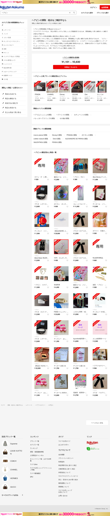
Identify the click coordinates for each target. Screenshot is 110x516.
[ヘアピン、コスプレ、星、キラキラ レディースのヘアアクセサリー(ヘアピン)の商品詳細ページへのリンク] (41, 273)
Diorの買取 (57, 138)
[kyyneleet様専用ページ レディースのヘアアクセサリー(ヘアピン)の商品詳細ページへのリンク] (80, 327)
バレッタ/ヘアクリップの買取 (44, 118)
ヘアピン (56, 174)
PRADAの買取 (72, 135)
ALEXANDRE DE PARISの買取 (76, 138)
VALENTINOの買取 (40, 142)
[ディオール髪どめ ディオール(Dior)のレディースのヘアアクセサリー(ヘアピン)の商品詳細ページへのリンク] (61, 354)
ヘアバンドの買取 (62, 114)
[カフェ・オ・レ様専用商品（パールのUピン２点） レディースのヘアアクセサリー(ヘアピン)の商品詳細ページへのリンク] (41, 166)
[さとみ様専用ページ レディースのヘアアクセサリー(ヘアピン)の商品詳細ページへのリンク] (100, 327)
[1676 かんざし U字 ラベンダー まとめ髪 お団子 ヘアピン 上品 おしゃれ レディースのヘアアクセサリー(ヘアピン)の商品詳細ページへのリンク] (61, 246)
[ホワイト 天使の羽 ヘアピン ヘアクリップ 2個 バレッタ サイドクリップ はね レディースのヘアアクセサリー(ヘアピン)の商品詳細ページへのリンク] (100, 219)
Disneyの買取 (57, 135)
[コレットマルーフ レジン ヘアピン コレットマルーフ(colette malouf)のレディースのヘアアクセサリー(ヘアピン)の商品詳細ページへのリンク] (80, 192)
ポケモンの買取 (87, 135)
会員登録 (104, 7)
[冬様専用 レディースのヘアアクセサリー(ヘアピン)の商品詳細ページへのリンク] (61, 273)
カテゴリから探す (87, 13)
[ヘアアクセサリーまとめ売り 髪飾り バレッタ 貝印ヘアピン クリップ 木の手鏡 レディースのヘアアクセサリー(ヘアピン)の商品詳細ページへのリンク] (100, 354)
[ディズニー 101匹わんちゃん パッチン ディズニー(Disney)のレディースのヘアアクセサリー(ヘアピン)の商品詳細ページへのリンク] (100, 300)
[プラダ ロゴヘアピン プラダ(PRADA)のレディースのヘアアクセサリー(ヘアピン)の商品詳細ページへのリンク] (41, 300)
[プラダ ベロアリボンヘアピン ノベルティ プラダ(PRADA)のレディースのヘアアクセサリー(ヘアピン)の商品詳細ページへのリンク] (80, 219)
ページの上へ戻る (97, 423)
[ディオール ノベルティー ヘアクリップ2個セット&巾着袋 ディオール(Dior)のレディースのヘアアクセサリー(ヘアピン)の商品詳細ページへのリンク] (100, 192)
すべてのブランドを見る (10, 495)
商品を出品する (10, 94)
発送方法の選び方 (11, 103)
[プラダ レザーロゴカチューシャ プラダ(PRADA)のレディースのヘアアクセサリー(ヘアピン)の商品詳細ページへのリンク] (41, 192)
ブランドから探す (103, 13)
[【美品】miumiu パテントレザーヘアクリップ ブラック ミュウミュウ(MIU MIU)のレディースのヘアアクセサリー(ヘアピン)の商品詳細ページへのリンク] (41, 354)
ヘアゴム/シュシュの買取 (43, 114)
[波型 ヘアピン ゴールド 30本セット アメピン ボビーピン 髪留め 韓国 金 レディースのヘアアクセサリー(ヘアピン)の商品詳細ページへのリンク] (100, 273)
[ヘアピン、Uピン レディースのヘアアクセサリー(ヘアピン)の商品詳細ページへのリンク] (80, 166)
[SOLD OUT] (40, 87)
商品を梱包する (10, 98)
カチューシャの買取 (81, 114)
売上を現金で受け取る (13, 112)
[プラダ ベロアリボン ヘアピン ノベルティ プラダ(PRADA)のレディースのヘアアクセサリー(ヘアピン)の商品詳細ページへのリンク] (80, 246)
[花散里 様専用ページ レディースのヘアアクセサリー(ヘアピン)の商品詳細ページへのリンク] (80, 381)
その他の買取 (64, 118)
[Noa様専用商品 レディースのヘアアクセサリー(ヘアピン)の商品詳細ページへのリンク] (100, 246)
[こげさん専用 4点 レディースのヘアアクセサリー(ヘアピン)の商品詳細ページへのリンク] (80, 300)
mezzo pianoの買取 (40, 135)
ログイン (93, 7)
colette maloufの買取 (41, 138)
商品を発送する (10, 107)
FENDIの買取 (57, 142)
